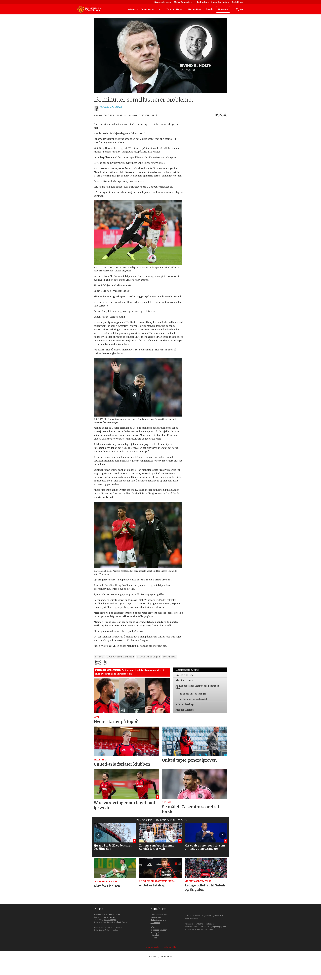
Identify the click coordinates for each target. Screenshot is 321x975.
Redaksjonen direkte (159, 920)
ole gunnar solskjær (148, 657)
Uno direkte (155, 923)
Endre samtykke (170, 947)
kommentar (169, 657)
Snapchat (155, 935)
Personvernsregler (152, 947)
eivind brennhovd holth (120, 657)
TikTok (154, 938)
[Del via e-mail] (225, 115)
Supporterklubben (220, 2)
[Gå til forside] (89, 9)
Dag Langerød (114, 914)
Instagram (156, 933)
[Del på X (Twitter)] (221, 115)
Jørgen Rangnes (110, 920)
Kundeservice (156, 917)
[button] (98, 835)
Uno (158, 9)
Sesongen (146, 9)
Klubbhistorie (202, 2)
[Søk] (237, 9)
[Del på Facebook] (217, 115)
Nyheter (131, 9)
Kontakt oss (237, 2)
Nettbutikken (194, 9)
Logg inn (210, 9)
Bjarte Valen (122, 922)
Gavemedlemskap (162, 2)
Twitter (155, 927)
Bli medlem (223, 9)
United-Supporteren (183, 2)
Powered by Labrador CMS (160, 956)
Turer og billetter (174, 9)
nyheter (99, 657)
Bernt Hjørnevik (110, 917)
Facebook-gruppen (159, 930)
